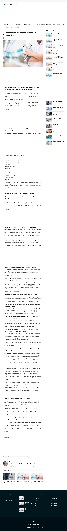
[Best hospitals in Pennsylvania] (49, 143)
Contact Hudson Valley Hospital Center (58, 46)
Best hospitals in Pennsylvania (58, 141)
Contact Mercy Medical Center (58, 67)
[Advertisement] (33, 15)
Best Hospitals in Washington (58, 118)
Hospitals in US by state (33, 524)
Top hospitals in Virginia (57, 124)
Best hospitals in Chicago (40, 24)
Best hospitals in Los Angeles (29, 24)
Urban (25, 456)
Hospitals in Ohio (53, 506)
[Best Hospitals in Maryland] (49, 114)
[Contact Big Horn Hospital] (49, 75)
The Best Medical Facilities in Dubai (9, 482)
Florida (9, 456)
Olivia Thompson (12, 461)
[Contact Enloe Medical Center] (23, 476)
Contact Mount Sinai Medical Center (58, 63)
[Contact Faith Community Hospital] (49, 41)
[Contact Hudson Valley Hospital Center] (49, 46)
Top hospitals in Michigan (57, 135)
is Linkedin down (10, 502)
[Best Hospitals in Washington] (49, 120)
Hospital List (5, 30)
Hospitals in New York (54, 501)
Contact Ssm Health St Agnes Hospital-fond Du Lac (58, 51)
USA (27, 456)
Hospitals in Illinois (54, 505)
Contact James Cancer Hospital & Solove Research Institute (28, 510)
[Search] (63, 24)
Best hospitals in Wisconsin (58, 107)
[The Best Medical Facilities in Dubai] (9, 476)
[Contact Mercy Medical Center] (49, 69)
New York (36, 496)
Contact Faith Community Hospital (57, 40)
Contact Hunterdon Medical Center (58, 34)
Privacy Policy (10, 505)
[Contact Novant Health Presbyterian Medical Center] (49, 58)
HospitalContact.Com (31, 527)
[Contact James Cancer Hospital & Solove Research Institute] (21, 510)
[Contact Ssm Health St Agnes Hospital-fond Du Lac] (49, 52)
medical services (19, 456)
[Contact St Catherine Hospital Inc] (37, 476)
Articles (58, 24)
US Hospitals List (10, 24)
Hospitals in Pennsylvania (55, 500)
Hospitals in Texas (54, 503)
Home (5, 24)
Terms (14, 505)
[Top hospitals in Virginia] (49, 126)
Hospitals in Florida (54, 498)
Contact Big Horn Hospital (57, 73)
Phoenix (36, 501)
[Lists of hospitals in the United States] (10, 5)
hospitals (13, 456)
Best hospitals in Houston (50, 24)
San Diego (36, 506)
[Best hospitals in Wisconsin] (49, 109)
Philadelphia (37, 503)
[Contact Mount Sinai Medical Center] (49, 64)
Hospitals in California (54, 496)
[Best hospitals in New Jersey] (49, 131)
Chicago (36, 500)
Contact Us (5, 505)
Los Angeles (37, 498)
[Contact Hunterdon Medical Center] (49, 35)
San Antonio (37, 505)
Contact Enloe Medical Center (23, 481)
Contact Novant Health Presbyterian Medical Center (58, 57)
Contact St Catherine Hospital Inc (37, 482)
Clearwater (5, 456)
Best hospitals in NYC (18, 24)
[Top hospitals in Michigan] (49, 137)
